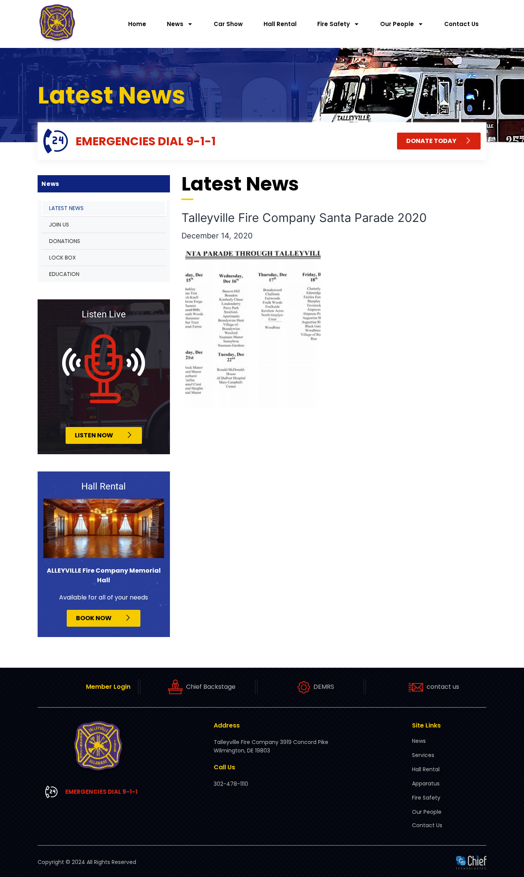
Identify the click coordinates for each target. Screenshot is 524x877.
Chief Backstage (211, 686)
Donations (64, 241)
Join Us (59, 224)
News (175, 24)
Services (423, 755)
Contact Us (461, 24)
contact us (443, 686)
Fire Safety (333, 24)
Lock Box (62, 257)
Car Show (228, 24)
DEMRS (323, 686)
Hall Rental (280, 24)
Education (64, 274)
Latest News (66, 208)
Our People (397, 24)
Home (137, 24)
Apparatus (426, 783)
